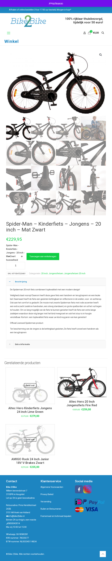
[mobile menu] (8, 33)
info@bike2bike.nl (16, 516)
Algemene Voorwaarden (52, 487)
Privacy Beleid (47, 494)
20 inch (44, 273)
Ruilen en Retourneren (51, 509)
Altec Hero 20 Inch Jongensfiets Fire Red (81, 403)
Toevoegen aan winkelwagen (42, 256)
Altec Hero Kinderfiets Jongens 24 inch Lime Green (30, 410)
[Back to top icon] (103, 554)
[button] (101, 55)
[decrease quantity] (9, 256)
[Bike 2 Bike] (28, 21)
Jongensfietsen (56, 273)
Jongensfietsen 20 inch (74, 273)
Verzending (46, 501)
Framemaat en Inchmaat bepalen (56, 516)
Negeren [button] (59, 3)
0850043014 (14, 523)
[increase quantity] (21, 256)
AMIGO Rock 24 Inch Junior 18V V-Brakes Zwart (30, 461)
